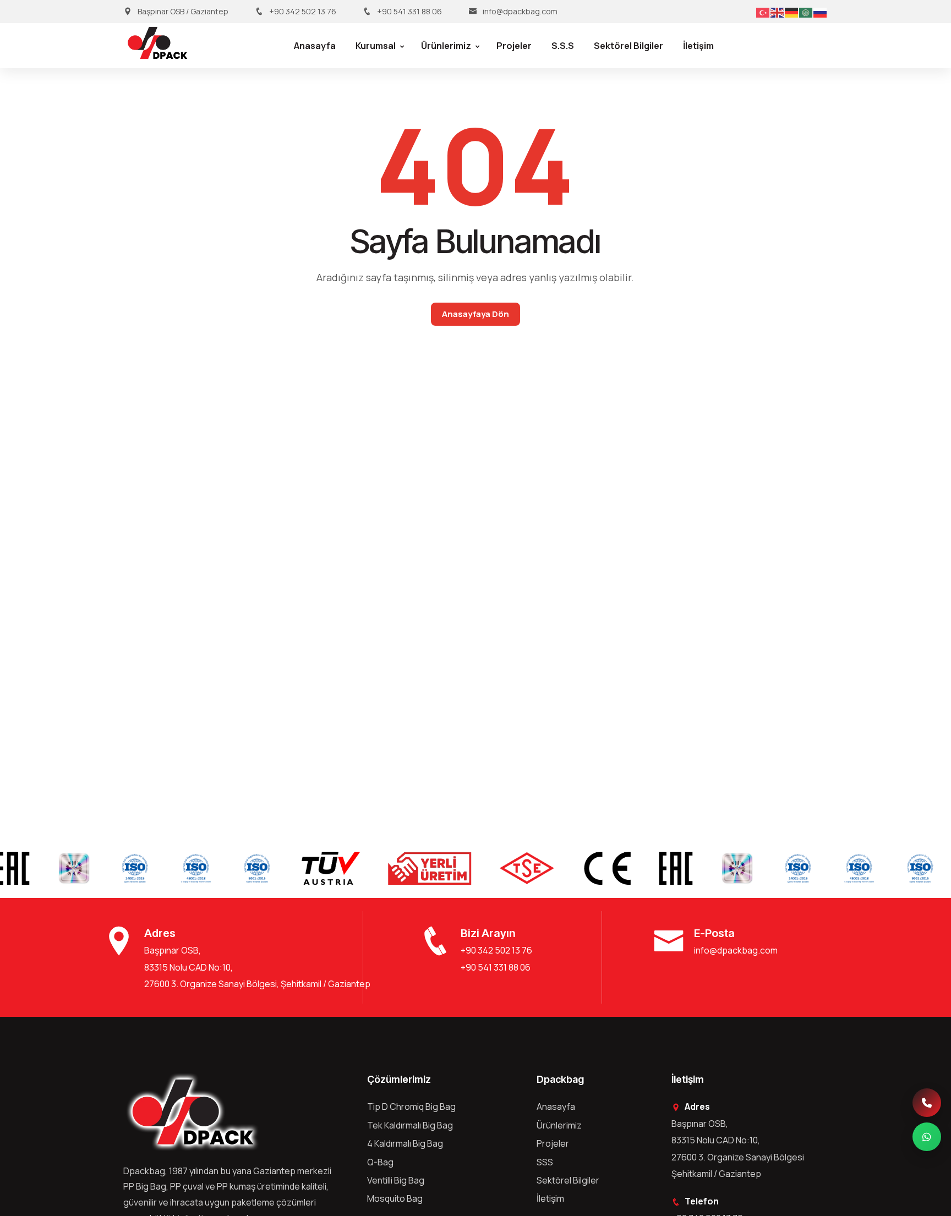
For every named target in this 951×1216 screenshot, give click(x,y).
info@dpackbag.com (520, 11)
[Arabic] (806, 11)
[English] (777, 11)
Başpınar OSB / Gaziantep (183, 11)
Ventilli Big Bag (395, 1180)
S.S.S (562, 46)
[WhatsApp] (926, 1136)
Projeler (514, 46)
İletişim (698, 46)
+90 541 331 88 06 (409, 11)
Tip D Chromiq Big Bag (411, 1106)
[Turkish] (763, 11)
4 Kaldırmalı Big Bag (405, 1143)
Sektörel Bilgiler (628, 46)
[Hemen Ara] (926, 1102)
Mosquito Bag (395, 1198)
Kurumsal (376, 46)
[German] (792, 11)
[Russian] (820, 11)
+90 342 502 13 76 (302, 11)
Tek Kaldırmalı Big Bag (410, 1125)
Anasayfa (315, 46)
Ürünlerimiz (446, 46)
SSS (545, 1162)
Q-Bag (380, 1162)
